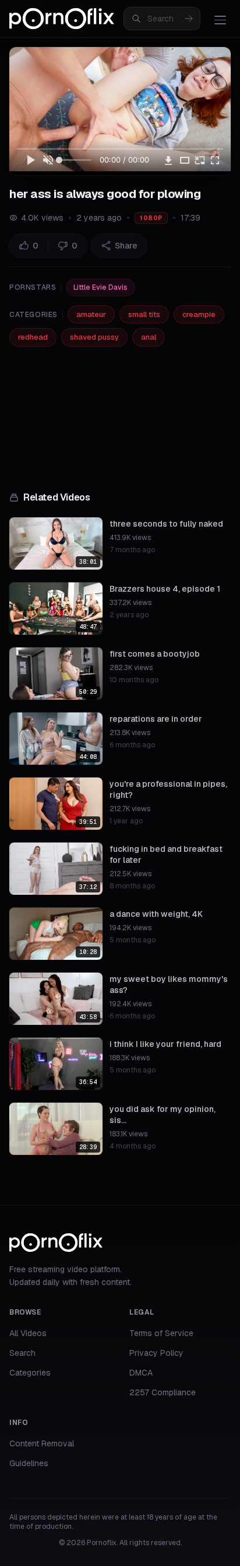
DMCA (141, 1372)
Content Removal (41, 1443)
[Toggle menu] (220, 19)
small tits (144, 314)
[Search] (189, 19)
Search (22, 1353)
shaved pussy (94, 337)
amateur (91, 314)
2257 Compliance (162, 1392)
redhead (33, 337)
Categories (30, 1372)
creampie (199, 314)
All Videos (28, 1333)
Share (126, 245)
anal (148, 337)
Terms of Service (161, 1333)
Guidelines (28, 1463)
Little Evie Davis (100, 287)
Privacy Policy (156, 1353)
